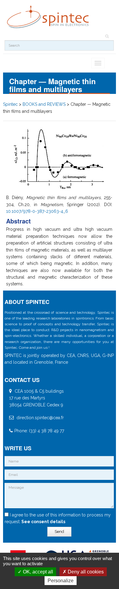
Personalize (61, 580)
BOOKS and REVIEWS (44, 104)
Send (59, 531)
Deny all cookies (85, 571)
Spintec (10, 104)
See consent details (42, 521)
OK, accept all (37, 571)
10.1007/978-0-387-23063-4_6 (37, 211)
